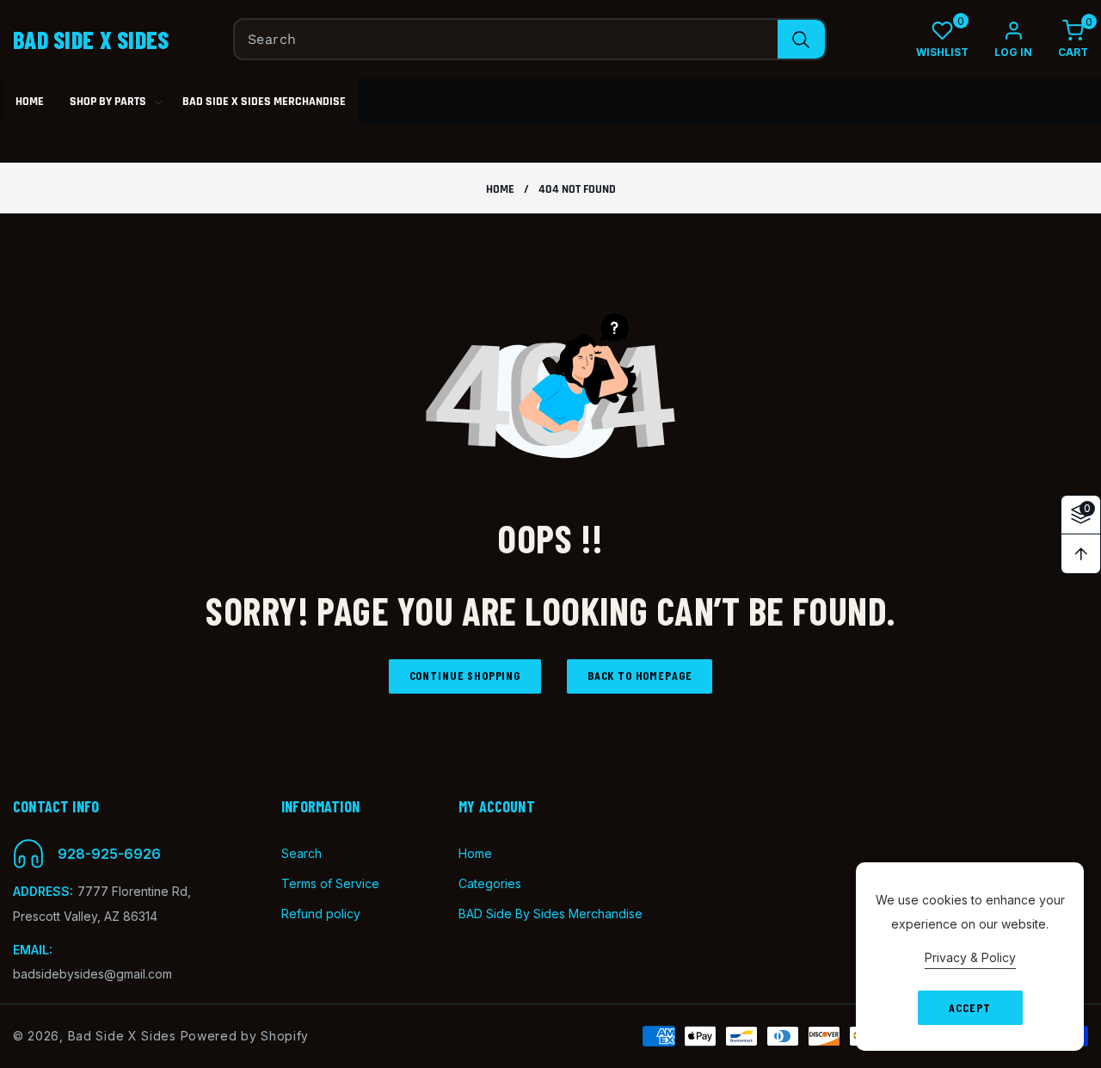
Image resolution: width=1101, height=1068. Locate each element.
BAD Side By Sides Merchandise (550, 913)
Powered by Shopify (245, 1035)
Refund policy (320, 913)
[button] (1060, 39)
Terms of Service (330, 883)
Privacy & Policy (970, 957)
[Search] (801, 39)
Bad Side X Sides (122, 1035)
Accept (969, 1007)
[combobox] (530, 39)
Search (301, 853)
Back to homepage (639, 675)
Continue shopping (464, 675)
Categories (489, 883)
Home (500, 189)
